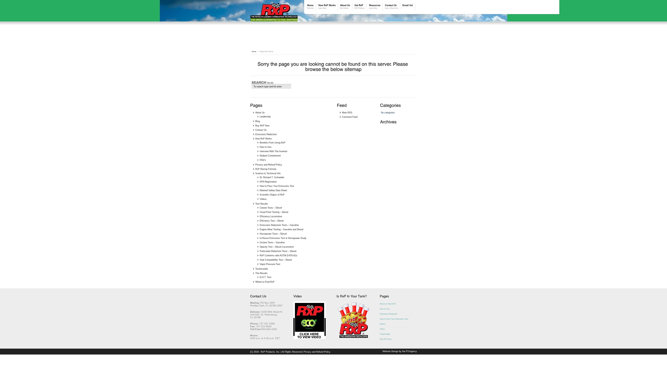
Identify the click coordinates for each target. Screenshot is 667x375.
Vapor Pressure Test (270, 264)
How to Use (265, 147)
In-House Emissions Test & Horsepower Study (283, 238)
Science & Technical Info (268, 173)
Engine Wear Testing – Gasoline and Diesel (281, 229)
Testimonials (261, 269)
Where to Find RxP (264, 282)
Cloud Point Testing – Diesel (274, 212)
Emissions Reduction (266, 134)
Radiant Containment (270, 155)
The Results (261, 273)
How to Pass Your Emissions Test (277, 186)
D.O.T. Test (265, 277)
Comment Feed (349, 117)
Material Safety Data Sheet (273, 190)
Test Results (261, 203)
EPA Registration (268, 181)
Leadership (265, 116)
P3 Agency (411, 351)
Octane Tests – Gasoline (272, 242)
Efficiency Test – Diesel (272, 220)
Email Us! (407, 5)
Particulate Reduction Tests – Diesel (278, 251)
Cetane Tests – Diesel (271, 207)
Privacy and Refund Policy (268, 164)
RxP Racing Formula (265, 169)
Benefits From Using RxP (272, 142)
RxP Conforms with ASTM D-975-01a (278, 255)
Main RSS (347, 112)
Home (310, 6)
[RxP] (274, 12)
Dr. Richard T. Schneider (272, 177)
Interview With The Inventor (273, 151)
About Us (345, 6)
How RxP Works (327, 6)
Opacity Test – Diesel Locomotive (277, 246)
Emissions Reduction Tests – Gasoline (279, 225)
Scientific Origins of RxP (272, 194)
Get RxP (360, 6)
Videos (263, 199)
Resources (374, 6)
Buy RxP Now (262, 125)
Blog (257, 121)
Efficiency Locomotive (271, 216)
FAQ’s (263, 160)
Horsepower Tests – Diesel (273, 233)
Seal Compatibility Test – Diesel (276, 260)
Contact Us (391, 6)
